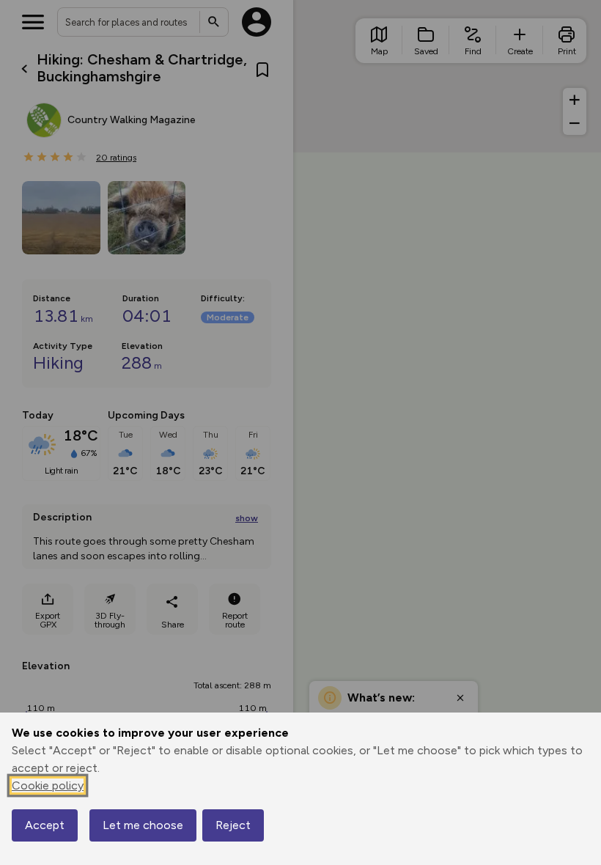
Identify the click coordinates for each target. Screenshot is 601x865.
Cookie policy (48, 785)
